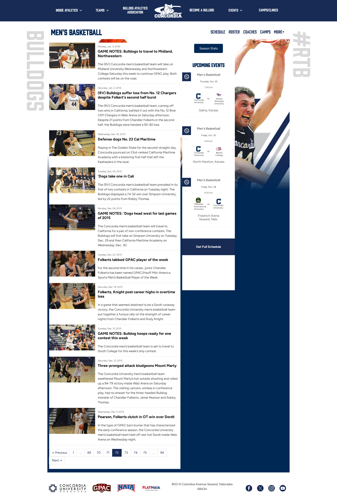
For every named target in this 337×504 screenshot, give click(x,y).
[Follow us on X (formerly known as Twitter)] (260, 488)
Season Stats (208, 48)
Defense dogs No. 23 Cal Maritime (127, 139)
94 (162, 453)
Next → (57, 460)
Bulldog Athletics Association (135, 10)
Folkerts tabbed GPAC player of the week (133, 259)
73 (126, 453)
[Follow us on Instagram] (271, 488)
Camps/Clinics (268, 10)
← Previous (59, 453)
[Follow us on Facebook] (249, 488)
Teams (100, 10)
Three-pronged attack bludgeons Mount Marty (137, 365)
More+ (279, 31)
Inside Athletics (67, 10)
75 (145, 453)
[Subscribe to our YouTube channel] (282, 488)
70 (99, 453)
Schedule (218, 31)
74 (135, 453)
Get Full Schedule (208, 247)
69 (89, 453)
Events (233, 10)
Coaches (250, 31)
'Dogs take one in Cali (116, 176)
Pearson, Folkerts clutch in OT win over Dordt (136, 417)
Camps (265, 31)
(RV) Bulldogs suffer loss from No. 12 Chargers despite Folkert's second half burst (137, 95)
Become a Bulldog (202, 10)
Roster (234, 31)
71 (107, 453)
